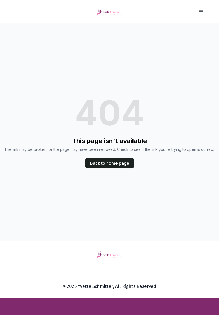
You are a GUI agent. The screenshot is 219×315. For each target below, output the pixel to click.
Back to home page (109, 163)
